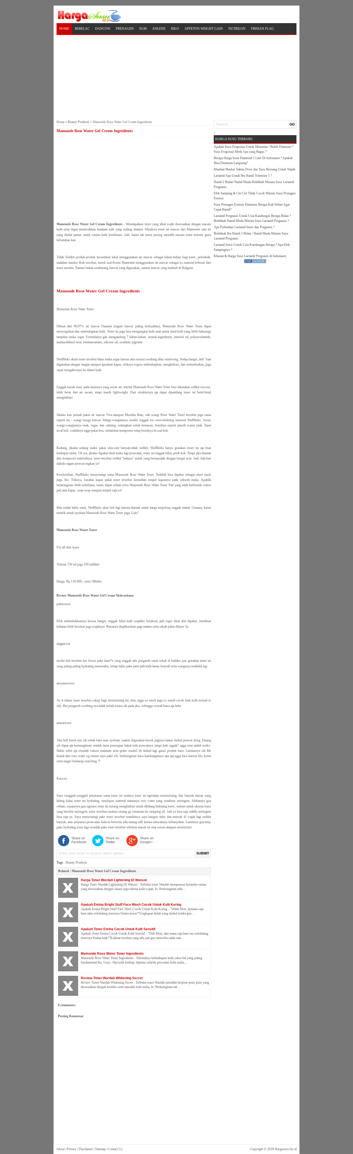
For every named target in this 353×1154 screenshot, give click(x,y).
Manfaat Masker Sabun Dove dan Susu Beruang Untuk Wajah (254, 169)
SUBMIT (202, 853)
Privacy (72, 1149)
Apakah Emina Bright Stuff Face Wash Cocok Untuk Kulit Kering (131, 905)
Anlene (158, 29)
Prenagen (125, 29)
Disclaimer (86, 1149)
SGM (143, 29)
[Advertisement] (176, 76)
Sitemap (100, 1149)
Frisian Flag (262, 29)
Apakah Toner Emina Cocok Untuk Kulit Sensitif (118, 929)
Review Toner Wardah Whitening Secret (112, 978)
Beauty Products (78, 122)
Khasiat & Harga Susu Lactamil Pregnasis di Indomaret (250, 256)
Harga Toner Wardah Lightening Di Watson (114, 880)
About (60, 1149)
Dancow (102, 29)
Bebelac (82, 29)
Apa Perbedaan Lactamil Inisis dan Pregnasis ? (244, 227)
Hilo (175, 29)
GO (292, 124)
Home (64, 29)
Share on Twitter (112, 840)
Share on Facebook (78, 840)
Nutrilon (236, 29)
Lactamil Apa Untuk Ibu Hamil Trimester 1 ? (243, 176)
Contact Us (115, 1149)
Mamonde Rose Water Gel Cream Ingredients (104, 871)
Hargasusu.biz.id (286, 1149)
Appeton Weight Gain (203, 29)
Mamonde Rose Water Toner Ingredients (112, 954)
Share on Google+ (147, 840)
